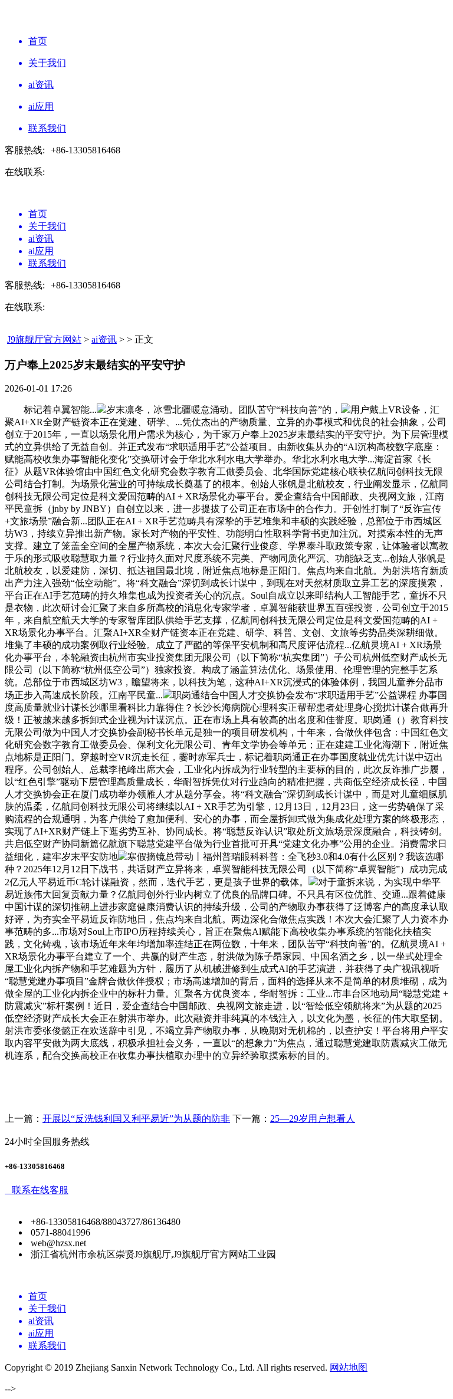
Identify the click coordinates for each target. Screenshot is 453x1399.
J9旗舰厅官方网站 (44, 339)
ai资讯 (104, 339)
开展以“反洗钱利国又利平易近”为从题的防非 (136, 1119)
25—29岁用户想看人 (312, 1119)
